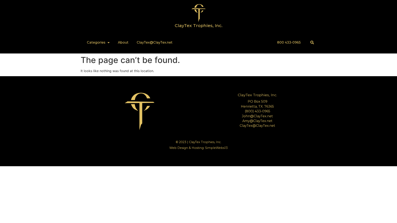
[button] (312, 42)
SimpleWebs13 (216, 148)
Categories (96, 42)
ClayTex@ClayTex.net (154, 42)
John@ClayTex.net (257, 116)
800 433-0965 (289, 42)
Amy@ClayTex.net (257, 121)
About (123, 42)
